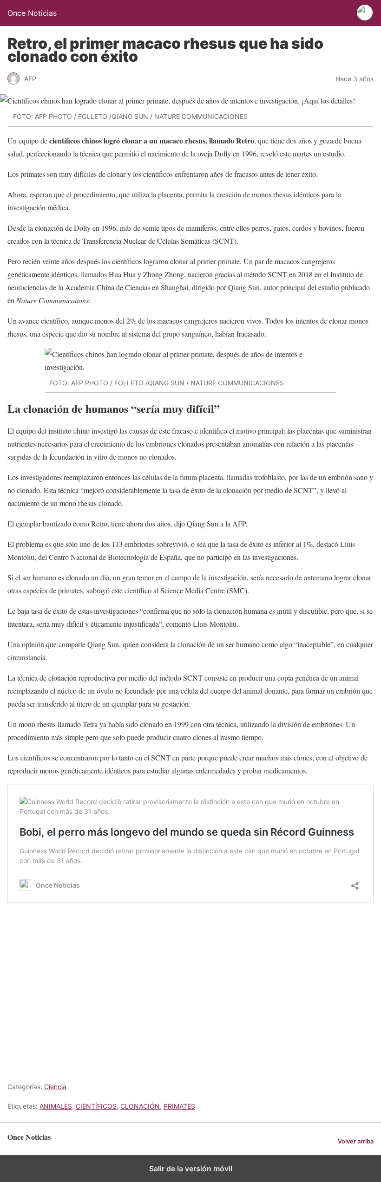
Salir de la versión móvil (190, 1168)
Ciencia (55, 1087)
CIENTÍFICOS (96, 1106)
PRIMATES (179, 1106)
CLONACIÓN (140, 1106)
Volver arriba (356, 1141)
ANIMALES (55, 1106)
